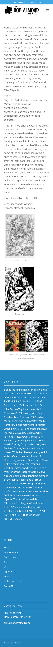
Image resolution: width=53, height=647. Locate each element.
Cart (39, 2)
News (6, 576)
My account (18, 2)
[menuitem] (18, 2)
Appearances (10, 571)
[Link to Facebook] (38, 642)
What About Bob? (11, 552)
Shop (6, 566)
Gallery (7, 562)
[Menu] (47, 10)
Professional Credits (13, 581)
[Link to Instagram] (47, 642)
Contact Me (9, 586)
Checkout (30, 2)
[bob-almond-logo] (22, 10)
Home (6, 547)
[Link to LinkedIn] (42, 642)
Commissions (10, 557)
